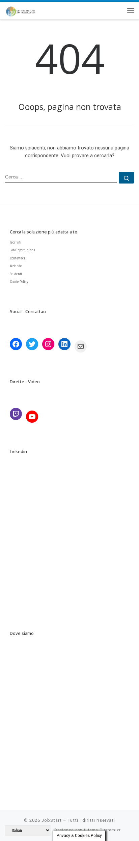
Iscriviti (15, 242)
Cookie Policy (19, 282)
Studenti (16, 274)
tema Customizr (104, 830)
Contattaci (17, 258)
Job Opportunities (22, 250)
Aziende (16, 266)
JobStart (51, 820)
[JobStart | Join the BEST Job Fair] (23, 9)
